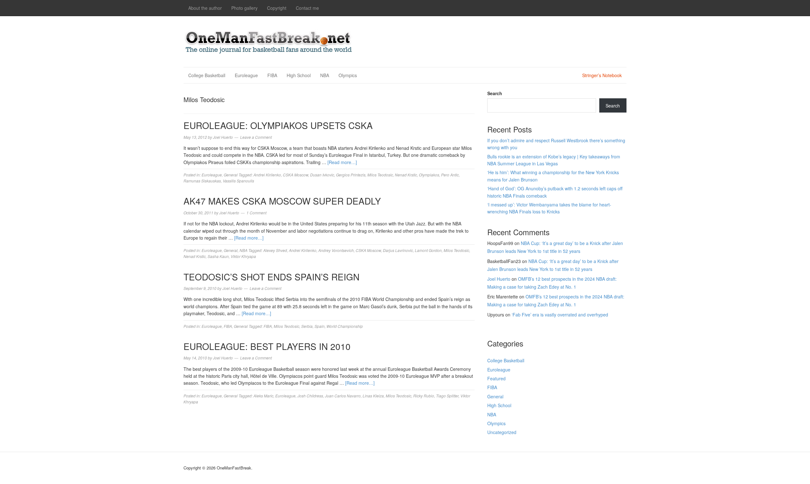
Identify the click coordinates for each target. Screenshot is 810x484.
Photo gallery (244, 8)
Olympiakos (429, 174)
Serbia (307, 326)
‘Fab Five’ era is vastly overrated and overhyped (560, 314)
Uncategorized (501, 432)
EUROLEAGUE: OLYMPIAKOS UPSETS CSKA (278, 125)
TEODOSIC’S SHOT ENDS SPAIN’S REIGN (271, 276)
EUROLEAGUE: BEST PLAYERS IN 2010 (267, 346)
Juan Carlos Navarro (343, 395)
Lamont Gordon (428, 250)
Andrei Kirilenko (267, 174)
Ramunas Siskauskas (202, 180)
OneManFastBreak (269, 40)
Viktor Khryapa (243, 256)
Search (494, 93)
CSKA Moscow (295, 174)
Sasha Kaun (218, 256)
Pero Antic (450, 174)
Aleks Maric (263, 395)
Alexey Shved (275, 250)
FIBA (272, 75)
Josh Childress (310, 395)
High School (299, 75)
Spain (320, 326)
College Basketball (206, 75)
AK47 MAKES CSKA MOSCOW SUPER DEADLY (282, 200)
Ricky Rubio (423, 395)
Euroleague (246, 75)
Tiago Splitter (447, 395)
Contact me (307, 8)
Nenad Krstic (406, 174)
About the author (205, 8)
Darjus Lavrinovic (398, 250)
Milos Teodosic (380, 174)
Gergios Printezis (350, 174)
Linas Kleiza (373, 395)
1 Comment (256, 212)
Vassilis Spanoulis (238, 180)
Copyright (276, 8)
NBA (324, 75)
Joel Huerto (498, 279)
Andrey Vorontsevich (336, 250)
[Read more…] (342, 162)
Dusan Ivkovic (322, 174)
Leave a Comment (256, 137)
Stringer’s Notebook (602, 75)
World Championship (345, 326)
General (231, 174)
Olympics (348, 75)
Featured (496, 378)
